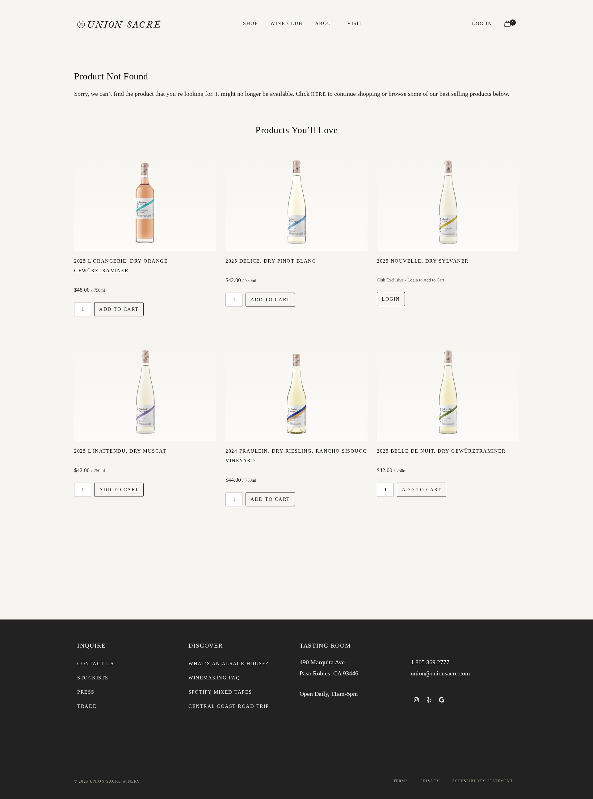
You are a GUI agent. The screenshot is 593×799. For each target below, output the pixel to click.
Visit (354, 23)
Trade (87, 706)
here (318, 94)
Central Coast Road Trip (228, 706)
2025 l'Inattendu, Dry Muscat (120, 451)
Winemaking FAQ (214, 677)
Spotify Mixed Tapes (220, 692)
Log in (482, 23)
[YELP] (429, 699)
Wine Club (286, 23)
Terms (400, 781)
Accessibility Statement (482, 781)
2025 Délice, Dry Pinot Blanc (270, 261)
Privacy (430, 781)
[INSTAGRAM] (416, 699)
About (325, 23)
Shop (250, 23)
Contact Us (95, 663)
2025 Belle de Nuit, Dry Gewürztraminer (441, 451)
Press (86, 692)
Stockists (92, 677)
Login (391, 299)
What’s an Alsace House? (228, 663)
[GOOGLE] (441, 699)
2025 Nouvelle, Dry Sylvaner (423, 261)
